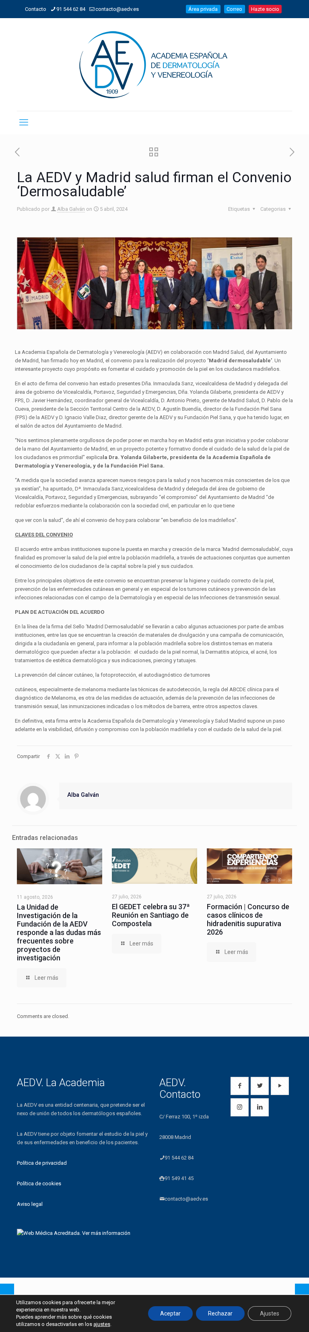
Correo (234, 9)
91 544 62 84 (70, 9)
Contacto (35, 9)
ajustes (101, 1324)
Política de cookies (39, 1183)
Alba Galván (71, 209)
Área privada (203, 9)
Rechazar (220, 1313)
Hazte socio (265, 9)
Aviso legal (30, 1204)
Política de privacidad (42, 1163)
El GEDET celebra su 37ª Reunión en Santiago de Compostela (151, 915)
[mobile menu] (24, 122)
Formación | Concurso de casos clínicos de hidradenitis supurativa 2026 (248, 919)
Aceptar (170, 1313)
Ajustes (269, 1313)
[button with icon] (240, 1086)
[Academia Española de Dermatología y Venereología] (154, 64)
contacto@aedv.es (117, 9)
